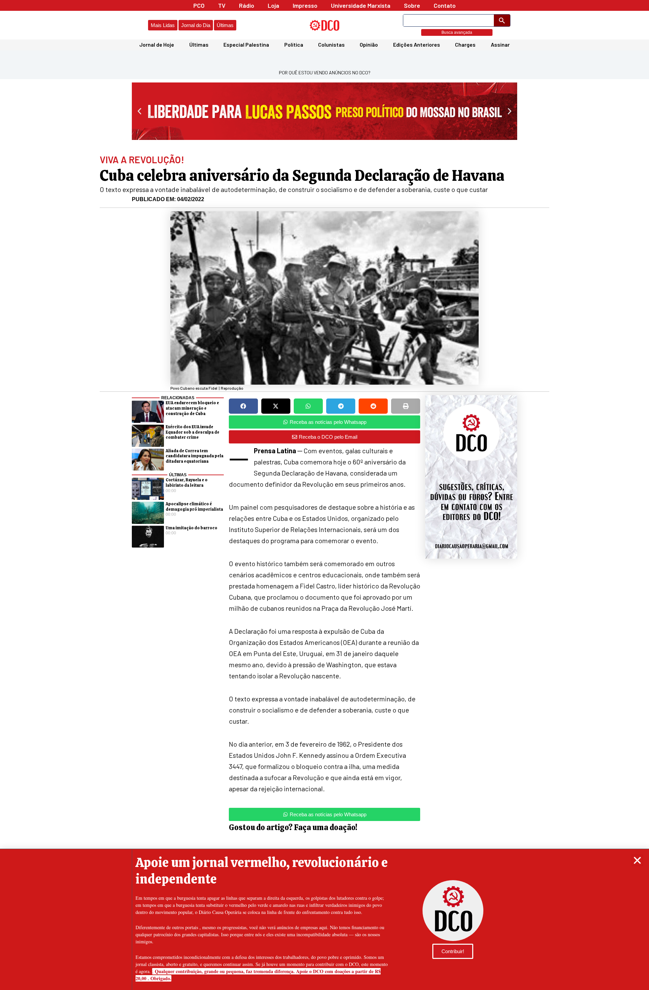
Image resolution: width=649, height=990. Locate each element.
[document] (324, 495)
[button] (637, 860)
